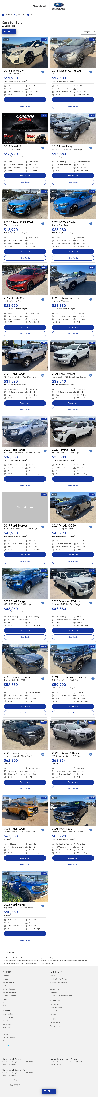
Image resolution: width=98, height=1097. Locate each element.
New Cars (6, 1021)
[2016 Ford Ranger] (73, 128)
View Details (25, 106)
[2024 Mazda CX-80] (73, 507)
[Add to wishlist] (43, 72)
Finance (5, 1034)
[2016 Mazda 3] (25, 128)
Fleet (4, 1031)
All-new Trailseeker (9, 992)
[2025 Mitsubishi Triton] (73, 583)
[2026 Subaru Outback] (73, 735)
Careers (53, 1014)
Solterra (5, 979)
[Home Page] (49, 6)
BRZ (4, 1002)
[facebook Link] (4, 1046)
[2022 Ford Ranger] (25, 355)
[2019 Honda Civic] (25, 280)
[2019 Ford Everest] (25, 507)
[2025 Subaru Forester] (25, 735)
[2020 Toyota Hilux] (73, 431)
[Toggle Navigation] (94, 15)
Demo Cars (7, 1024)
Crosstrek (6, 976)
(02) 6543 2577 (12, 1064)
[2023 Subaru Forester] (73, 280)
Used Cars (6, 1028)
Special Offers (8, 1014)
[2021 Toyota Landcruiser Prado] (73, 659)
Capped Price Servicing (58, 982)
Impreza (5, 999)
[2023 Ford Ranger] (25, 583)
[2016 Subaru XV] (25, 52)
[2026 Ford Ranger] (25, 886)
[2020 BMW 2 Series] (73, 204)
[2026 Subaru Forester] (25, 659)
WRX (4, 1006)
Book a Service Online (58, 979)
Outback (6, 986)
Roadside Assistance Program (61, 996)
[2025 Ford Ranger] (25, 810)
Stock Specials (8, 1018)
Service (53, 976)
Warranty (53, 992)
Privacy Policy (55, 1023)
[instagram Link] (8, 1046)
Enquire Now (25, 100)
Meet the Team (56, 1008)
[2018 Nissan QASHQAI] (25, 204)
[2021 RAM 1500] (73, 810)
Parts (52, 986)
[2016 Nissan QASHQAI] (73, 52)
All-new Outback (9, 989)
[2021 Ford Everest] (73, 355)
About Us (53, 1011)
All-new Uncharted (9, 996)
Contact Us (54, 1004)
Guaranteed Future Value (12, 1041)
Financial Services (9, 1038)
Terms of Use (55, 1026)
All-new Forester (8, 982)
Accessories (54, 989)
